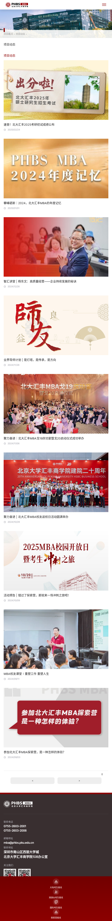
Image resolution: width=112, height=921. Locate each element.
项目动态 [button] (9, 44)
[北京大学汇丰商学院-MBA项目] (56, 4)
